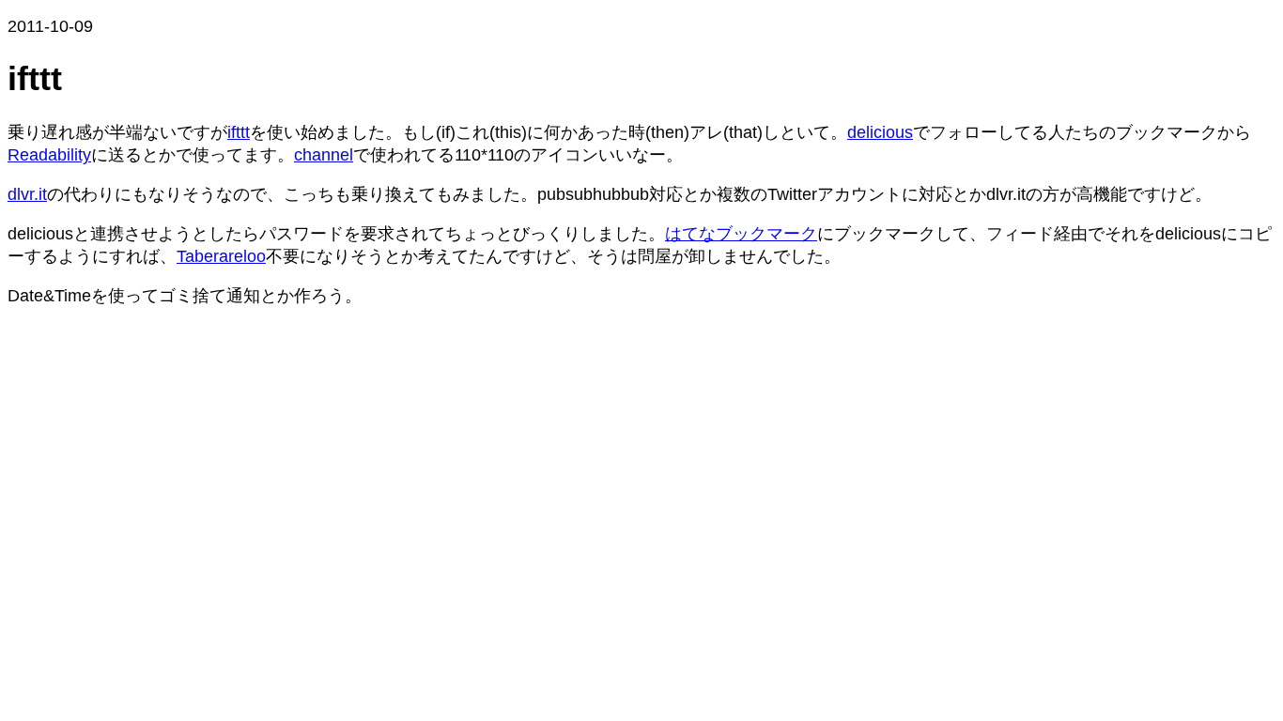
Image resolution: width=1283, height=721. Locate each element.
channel (323, 155)
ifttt (238, 132)
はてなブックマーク (741, 233)
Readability (49, 155)
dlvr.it (27, 194)
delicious (880, 132)
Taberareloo (221, 256)
